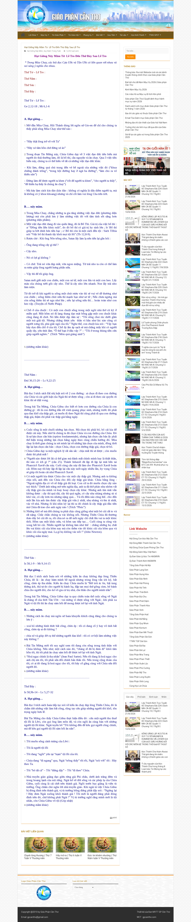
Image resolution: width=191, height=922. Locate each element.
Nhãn (164, 697)
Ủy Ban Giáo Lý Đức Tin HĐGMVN (144, 556)
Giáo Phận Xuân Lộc (138, 663)
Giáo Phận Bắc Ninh (138, 579)
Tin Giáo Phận (58, 35)
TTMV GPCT (154, 35)
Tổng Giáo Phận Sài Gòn (140, 637)
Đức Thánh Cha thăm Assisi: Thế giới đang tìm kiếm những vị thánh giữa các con (155, 237)
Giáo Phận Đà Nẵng (138, 619)
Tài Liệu (123, 35)
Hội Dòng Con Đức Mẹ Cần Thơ (143, 538)
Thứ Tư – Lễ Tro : (34, 72)
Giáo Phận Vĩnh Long (139, 681)
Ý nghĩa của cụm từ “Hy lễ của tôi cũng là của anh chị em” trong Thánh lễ (154, 350)
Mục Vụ (44, 35)
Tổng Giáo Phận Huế (138, 614)
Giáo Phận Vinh (136, 610)
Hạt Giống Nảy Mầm (35, 51)
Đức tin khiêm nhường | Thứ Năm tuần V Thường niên (102, 857)
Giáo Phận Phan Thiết (139, 659)
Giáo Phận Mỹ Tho (137, 672)
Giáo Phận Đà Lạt (137, 650)
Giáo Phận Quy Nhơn (138, 623)
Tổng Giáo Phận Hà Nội (140, 565)
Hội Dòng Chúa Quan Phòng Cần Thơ (146, 547)
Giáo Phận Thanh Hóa (139, 605)
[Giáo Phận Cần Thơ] (96, 16)
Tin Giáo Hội (73, 35)
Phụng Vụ (87, 35)
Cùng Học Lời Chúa (138, 686)
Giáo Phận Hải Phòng (139, 583)
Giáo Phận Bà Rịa (137, 646)
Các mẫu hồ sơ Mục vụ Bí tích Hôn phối (143, 94)
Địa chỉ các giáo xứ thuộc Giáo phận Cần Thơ (145, 113)
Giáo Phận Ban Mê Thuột (141, 632)
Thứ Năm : (30, 78)
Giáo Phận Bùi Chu (138, 596)
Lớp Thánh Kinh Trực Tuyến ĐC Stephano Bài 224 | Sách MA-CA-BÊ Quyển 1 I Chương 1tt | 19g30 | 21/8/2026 (146, 191)
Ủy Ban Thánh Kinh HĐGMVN (142, 561)
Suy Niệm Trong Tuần (52, 51)
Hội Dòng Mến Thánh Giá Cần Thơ (145, 543)
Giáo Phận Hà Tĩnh (138, 587)
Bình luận (153, 697)
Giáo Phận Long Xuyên (139, 677)
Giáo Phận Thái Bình (138, 592)
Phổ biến (141, 697)
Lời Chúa (32, 35)
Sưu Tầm (111, 35)
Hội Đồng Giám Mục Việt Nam (143, 552)
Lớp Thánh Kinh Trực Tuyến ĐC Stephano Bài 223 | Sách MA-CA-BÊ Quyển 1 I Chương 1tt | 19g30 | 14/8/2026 (146, 206)
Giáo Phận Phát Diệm (139, 601)
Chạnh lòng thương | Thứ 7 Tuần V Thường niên (37, 857)
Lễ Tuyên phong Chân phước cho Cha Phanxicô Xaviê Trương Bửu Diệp (155, 325)
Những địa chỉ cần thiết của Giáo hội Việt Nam (146, 122)
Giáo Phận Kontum (138, 628)
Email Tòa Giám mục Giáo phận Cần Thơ (144, 118)
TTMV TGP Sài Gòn (138, 641)
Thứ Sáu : (30, 85)
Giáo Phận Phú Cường (139, 668)
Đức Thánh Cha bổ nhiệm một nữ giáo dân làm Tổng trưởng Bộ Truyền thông (154, 450)
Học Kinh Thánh (137, 35)
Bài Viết (99, 35)
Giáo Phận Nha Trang (139, 654)
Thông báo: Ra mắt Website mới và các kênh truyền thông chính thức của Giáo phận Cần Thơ (146, 75)
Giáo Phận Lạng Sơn (138, 570)
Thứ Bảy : (30, 91)
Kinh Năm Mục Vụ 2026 (136, 89)
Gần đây (130, 697)
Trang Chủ (23, 35)
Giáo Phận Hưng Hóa (139, 574)
